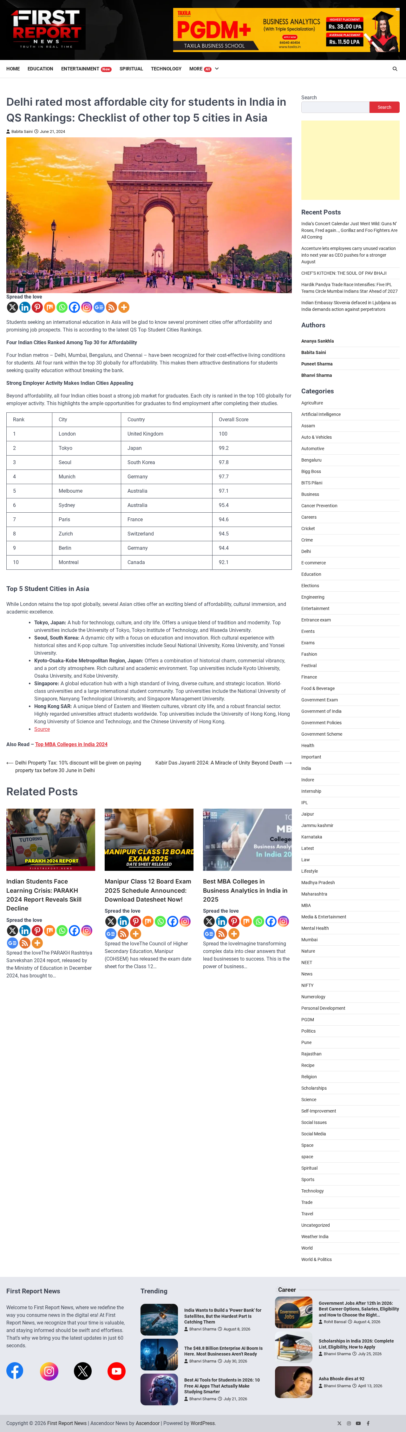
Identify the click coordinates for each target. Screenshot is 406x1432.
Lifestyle (309, 871)
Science (308, 1099)
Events (308, 631)
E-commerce (313, 562)
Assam (308, 425)
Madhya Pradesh (318, 882)
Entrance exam (316, 619)
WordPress (203, 1423)
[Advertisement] (350, 160)
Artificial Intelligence (321, 414)
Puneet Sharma (317, 363)
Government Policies (321, 722)
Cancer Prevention (319, 505)
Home (13, 69)
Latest (307, 848)
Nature (308, 951)
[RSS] (111, 307)
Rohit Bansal (335, 1321)
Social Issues (314, 1122)
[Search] (395, 69)
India (306, 768)
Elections (310, 585)
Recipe (307, 1065)
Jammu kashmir (317, 825)
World (307, 1248)
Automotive (312, 448)
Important (311, 756)
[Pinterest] (37, 307)
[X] (12, 307)
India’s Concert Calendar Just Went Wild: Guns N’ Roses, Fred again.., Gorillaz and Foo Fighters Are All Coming (349, 230)
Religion (309, 1076)
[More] (123, 307)
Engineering (312, 597)
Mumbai (309, 939)
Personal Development (323, 1008)
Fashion (309, 654)
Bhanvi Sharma (202, 1329)
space (307, 1156)
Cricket (308, 528)
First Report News (67, 1423)
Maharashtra (314, 894)
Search (309, 98)
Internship (311, 791)
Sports (307, 1179)
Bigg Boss (311, 471)
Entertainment (85, 69)
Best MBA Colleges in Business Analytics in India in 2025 (245, 890)
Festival (309, 665)
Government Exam (319, 699)
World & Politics (316, 1259)
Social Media (313, 1133)
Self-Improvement (318, 1110)
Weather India (315, 1236)
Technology (166, 69)
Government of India (321, 711)
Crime (307, 539)
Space (307, 1145)
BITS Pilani (311, 482)
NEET (306, 962)
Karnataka (311, 836)
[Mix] (49, 307)
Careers (309, 517)
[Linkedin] (24, 307)
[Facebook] (74, 307)
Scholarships (314, 1088)
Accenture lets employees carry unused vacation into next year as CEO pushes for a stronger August (348, 255)
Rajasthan (311, 1053)
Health (307, 745)
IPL (304, 802)
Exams (308, 642)
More (199, 69)
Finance (309, 677)
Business (310, 494)
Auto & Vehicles (316, 437)
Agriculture (312, 402)
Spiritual (131, 69)
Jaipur (307, 814)
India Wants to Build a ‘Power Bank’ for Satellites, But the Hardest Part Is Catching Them (222, 1316)
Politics (308, 1031)
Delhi (306, 551)
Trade (306, 1202)
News (306, 973)
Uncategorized (315, 1225)
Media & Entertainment (323, 916)
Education (40, 69)
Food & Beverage (318, 688)
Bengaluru (311, 460)
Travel (307, 1213)
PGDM (307, 1019)
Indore (307, 779)
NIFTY (307, 985)
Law (305, 859)
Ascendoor (148, 1423)
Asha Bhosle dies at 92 (341, 1378)
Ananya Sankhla (317, 341)
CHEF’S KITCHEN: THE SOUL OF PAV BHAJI (344, 273)
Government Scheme (321, 734)
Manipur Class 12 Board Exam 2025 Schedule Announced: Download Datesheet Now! (148, 890)
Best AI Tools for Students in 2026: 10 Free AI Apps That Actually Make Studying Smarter (222, 1385)
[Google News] (99, 307)
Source (42, 729)
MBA (306, 905)
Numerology (313, 996)
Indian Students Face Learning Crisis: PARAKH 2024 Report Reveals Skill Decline (44, 895)
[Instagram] (86, 307)
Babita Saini (22, 131)
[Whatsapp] (62, 307)
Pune (306, 1042)
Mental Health (315, 928)
